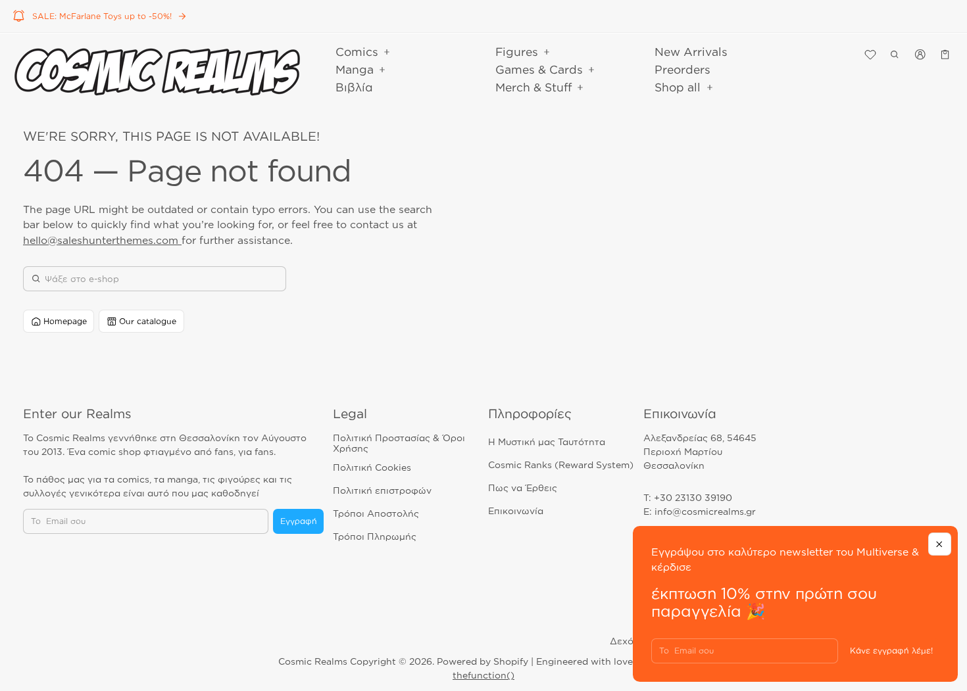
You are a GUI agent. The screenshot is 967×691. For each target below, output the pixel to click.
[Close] (939, 544)
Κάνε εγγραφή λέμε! (891, 650)
